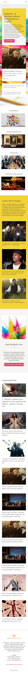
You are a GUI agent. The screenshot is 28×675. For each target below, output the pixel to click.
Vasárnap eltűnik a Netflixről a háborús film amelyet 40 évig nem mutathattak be (13, 73)
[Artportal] (5, 2)
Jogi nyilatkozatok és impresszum (14, 664)
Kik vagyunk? (9, 40)
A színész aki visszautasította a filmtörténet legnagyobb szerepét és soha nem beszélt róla (13, 461)
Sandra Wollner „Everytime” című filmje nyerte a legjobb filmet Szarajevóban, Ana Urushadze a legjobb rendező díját (13, 514)
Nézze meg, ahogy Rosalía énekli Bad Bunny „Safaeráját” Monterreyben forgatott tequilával (13, 433)
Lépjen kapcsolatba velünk (14, 364)
